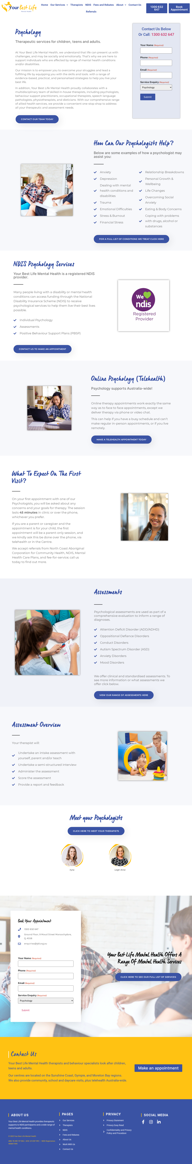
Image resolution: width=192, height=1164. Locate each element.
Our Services (57, 4)
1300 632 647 (162, 34)
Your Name (152, 45)
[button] (59, 5)
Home (44, 4)
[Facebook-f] (143, 1122)
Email (148, 70)
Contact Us (135, 4)
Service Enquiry (154, 82)
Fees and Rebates (103, 4)
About (119, 4)
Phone (149, 57)
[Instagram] (151, 1122)
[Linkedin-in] (159, 1122)
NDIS (88, 4)
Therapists (76, 4)
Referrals (91, 11)
